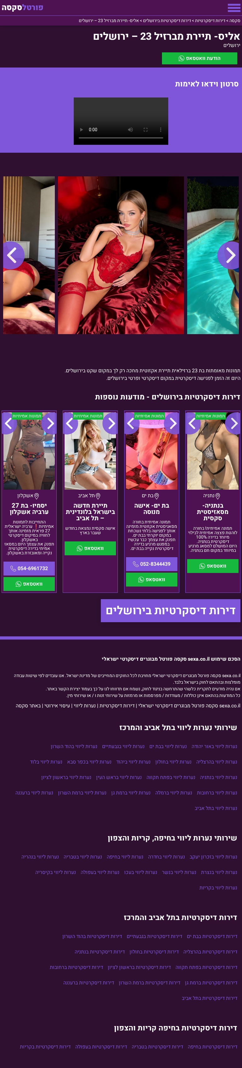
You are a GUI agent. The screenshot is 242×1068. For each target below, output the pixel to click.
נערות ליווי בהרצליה (216, 762)
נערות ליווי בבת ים (168, 746)
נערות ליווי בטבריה (83, 857)
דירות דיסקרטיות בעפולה (101, 1047)
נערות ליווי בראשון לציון (66, 777)
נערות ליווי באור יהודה (214, 746)
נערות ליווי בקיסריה (55, 872)
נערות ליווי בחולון (173, 762)
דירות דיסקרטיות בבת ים (212, 936)
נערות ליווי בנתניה (218, 777)
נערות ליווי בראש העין (119, 777)
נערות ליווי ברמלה (173, 793)
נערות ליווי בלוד (46, 762)
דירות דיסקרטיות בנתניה (100, 952)
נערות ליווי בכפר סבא (89, 762)
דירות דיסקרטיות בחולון (154, 952)
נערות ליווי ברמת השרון (82, 793)
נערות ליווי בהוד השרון (74, 746)
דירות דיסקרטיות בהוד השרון (92, 936)
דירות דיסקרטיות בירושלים (171, 610)
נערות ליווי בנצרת (219, 872)
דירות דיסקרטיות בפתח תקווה (206, 967)
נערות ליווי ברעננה (34, 793)
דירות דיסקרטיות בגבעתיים (154, 936)
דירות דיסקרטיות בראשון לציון (139, 967)
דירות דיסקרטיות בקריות (45, 1047)
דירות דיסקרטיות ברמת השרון (149, 983)
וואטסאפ (216, 566)
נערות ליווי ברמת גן (131, 793)
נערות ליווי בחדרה (166, 857)
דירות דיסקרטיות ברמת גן (211, 983)
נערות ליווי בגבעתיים (123, 746)
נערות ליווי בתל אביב (216, 808)
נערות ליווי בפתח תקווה (171, 777)
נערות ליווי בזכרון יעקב (213, 857)
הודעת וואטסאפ (203, 58)
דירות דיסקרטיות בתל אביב (209, 998)
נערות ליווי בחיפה (125, 857)
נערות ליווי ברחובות (217, 793)
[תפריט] (234, 8)
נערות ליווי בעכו (140, 872)
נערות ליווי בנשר (179, 872)
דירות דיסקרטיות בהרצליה (210, 952)
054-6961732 (33, 568)
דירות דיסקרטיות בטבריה (157, 1047)
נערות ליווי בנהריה (40, 857)
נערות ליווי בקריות (218, 888)
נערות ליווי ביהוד (133, 762)
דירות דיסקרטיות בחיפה (212, 1047)
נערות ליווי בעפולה (100, 872)
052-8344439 (155, 564)
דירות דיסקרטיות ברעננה (88, 983)
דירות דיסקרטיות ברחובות (76, 967)
